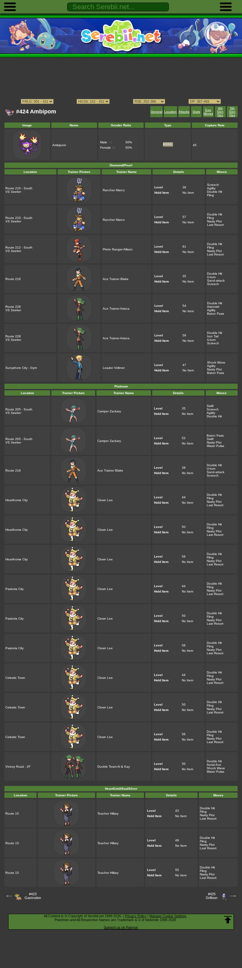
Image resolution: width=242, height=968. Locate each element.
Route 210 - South (18, 188)
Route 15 (12, 813)
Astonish (213, 306)
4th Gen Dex (220, 111)
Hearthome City (16, 500)
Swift (210, 406)
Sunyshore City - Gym (21, 367)
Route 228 (13, 306)
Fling (210, 195)
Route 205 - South (18, 409)
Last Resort (215, 224)
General (156, 111)
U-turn (211, 277)
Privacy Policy (136, 916)
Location (170, 111)
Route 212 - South (18, 247)
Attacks (184, 111)
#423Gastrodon (33, 896)
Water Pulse (215, 446)
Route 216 (13, 279)
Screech (213, 184)
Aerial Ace (214, 764)
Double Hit (214, 191)
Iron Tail (212, 336)
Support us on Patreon (121, 927)
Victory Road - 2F (18, 766)
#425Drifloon (211, 896)
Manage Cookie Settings (168, 916)
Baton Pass (215, 313)
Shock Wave (216, 362)
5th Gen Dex (232, 111)
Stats (196, 111)
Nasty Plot (214, 221)
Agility (211, 188)
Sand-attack (216, 280)
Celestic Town (15, 677)
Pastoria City (14, 589)
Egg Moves (208, 111)
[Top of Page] (228, 920)
